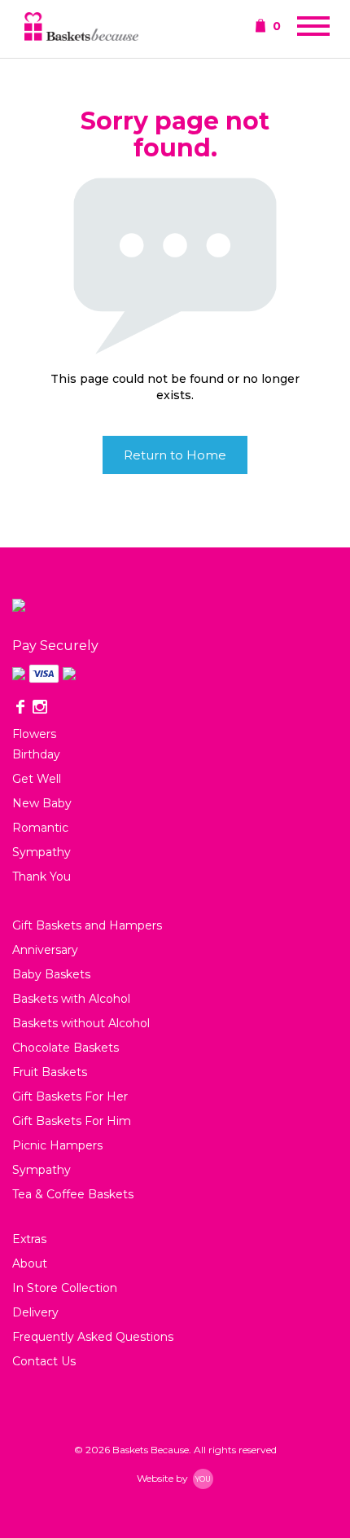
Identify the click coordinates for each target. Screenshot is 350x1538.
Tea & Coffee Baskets (72, 1194)
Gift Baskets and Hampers (87, 925)
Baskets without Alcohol (81, 1023)
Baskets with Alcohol (71, 998)
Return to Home (175, 455)
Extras (29, 1239)
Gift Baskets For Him (71, 1121)
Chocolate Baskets (65, 1047)
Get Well (36, 778)
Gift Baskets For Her (70, 1096)
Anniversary (45, 950)
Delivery (35, 1312)
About (29, 1263)
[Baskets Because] (81, 28)
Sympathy (41, 852)
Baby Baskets (51, 974)
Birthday (36, 754)
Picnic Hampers (57, 1145)
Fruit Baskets (49, 1072)
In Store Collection (64, 1288)
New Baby (42, 803)
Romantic (40, 827)
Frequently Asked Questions (92, 1336)
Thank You (41, 876)
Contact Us (44, 1361)
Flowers (34, 734)
